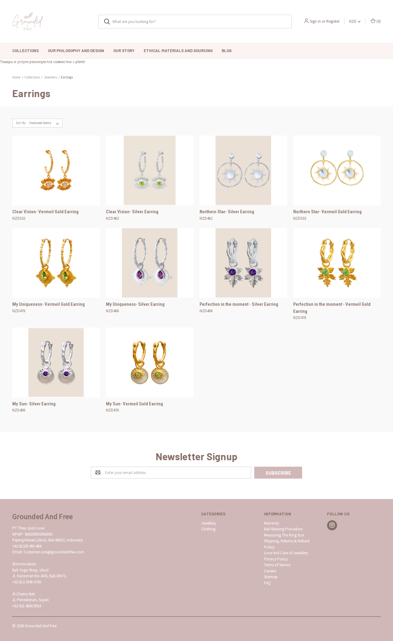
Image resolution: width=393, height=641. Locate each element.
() (378, 21)
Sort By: (21, 123)
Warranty (271, 523)
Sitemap (271, 576)
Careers (270, 571)
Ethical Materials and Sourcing (178, 50)
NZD (353, 21)
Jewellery (208, 523)
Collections (25, 50)
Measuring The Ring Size (284, 535)
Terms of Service (277, 564)
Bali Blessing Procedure (283, 529)
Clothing (208, 529)
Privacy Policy (276, 559)
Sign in (315, 21)
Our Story (123, 50)
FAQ (267, 583)
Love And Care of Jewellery (286, 553)
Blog (227, 50)
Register (333, 21)
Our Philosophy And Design (76, 50)
